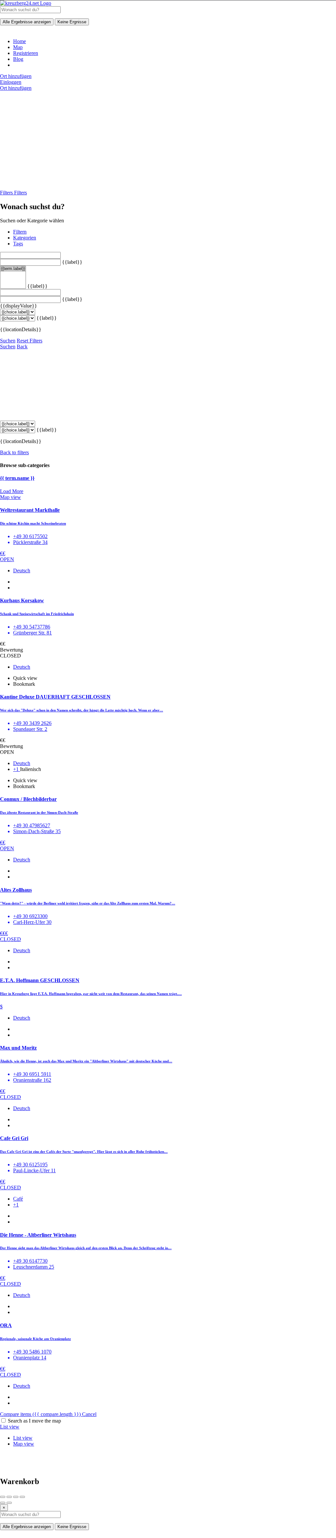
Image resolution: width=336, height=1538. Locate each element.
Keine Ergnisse (71, 21)
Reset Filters (29, 340)
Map (18, 47)
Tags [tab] (18, 243)
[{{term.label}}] (13, 269)
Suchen (7, 340)
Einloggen (10, 82)
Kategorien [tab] (24, 237)
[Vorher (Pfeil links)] (2, 1503)
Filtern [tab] (20, 232)
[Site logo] (25, 3)
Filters (7, 192)
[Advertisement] (168, 140)
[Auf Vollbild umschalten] (15, 1497)
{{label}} (72, 262)
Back (22, 346)
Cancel (89, 1414)
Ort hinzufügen (16, 76)
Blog (18, 59)
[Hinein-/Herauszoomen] (22, 1497)
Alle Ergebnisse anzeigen (27, 21)
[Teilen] (9, 1497)
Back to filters (14, 452)
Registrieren (25, 53)
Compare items (40, 1414)
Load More (11, 491)
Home (19, 41)
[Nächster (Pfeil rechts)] (9, 1503)
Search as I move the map (34, 1421)
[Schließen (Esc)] (2, 1497)
